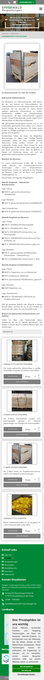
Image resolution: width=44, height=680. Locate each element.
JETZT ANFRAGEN (22, 382)
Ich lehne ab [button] (26, 670)
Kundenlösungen (11, 562)
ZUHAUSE (5, 33)
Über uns (8, 555)
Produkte (8, 558)
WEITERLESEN (13, 376)
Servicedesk (9, 565)
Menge (27, 377)
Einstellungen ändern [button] (26, 674)
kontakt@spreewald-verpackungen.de (14, 2)
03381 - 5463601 (9, 2)
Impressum (9, 571)
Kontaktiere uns (11, 568)
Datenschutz (9, 574)
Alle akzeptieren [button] (26, 666)
